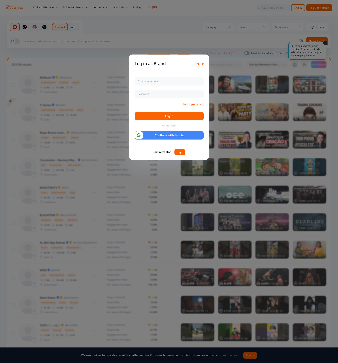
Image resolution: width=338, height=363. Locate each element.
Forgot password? (193, 104)
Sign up (199, 63)
